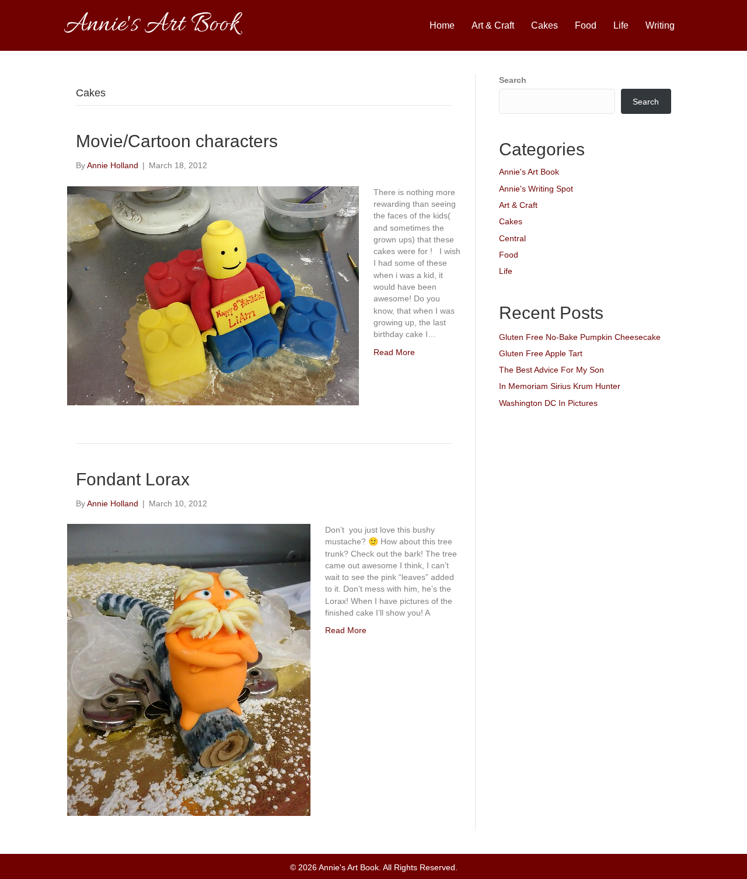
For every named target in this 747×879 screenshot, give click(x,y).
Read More (394, 352)
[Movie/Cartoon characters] (213, 295)
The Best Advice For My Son (551, 369)
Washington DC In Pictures (548, 403)
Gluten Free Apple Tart (540, 353)
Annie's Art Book (529, 171)
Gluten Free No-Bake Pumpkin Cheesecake (580, 337)
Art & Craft (493, 25)
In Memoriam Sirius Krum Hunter (559, 386)
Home (442, 25)
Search (512, 80)
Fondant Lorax (133, 479)
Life (621, 25)
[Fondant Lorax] (188, 669)
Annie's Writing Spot (536, 188)
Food (585, 25)
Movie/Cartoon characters (177, 141)
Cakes (544, 25)
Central (512, 238)
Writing (660, 25)
